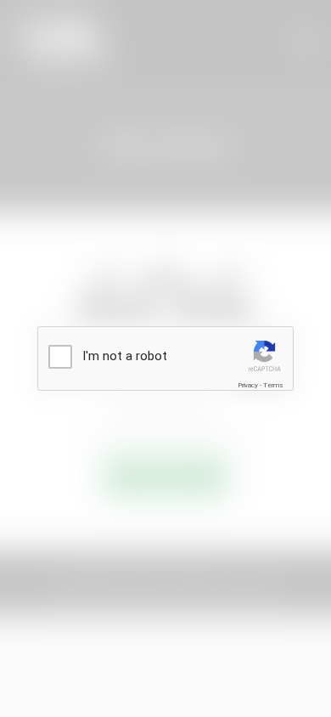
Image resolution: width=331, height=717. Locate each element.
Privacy (248, 385)
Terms (273, 385)
